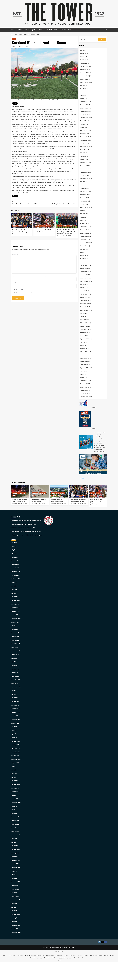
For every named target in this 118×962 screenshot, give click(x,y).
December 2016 (84, 358)
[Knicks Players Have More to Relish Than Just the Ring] (21, 220)
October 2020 (84, 239)
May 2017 (83, 342)
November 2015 (84, 390)
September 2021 (84, 207)
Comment (15, 254)
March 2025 (83, 98)
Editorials (39, 958)
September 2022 (84, 178)
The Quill (49, 30)
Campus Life (15, 493)
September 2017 (84, 339)
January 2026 (84, 69)
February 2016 (84, 380)
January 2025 (84, 105)
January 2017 (84, 355)
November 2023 (84, 140)
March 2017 (83, 348)
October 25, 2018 (23, 46)
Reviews (72, 955)
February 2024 (84, 130)
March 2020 (83, 262)
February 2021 (84, 226)
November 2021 (84, 201)
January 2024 (84, 133)
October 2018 (84, 307)
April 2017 (83, 345)
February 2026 (84, 66)
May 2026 (83, 56)
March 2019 (83, 291)
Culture (19, 30)
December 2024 (84, 108)
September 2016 (84, 368)
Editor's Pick (22, 493)
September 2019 (84, 281)
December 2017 (84, 329)
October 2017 (84, 335)
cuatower (15, 46)
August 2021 (83, 210)
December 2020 (84, 233)
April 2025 (83, 95)
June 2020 (83, 252)
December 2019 (84, 271)
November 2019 (84, 274)
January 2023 (84, 165)
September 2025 (84, 82)
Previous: (26, 203)
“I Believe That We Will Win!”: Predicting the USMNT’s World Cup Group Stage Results (66, 232)
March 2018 (83, 319)
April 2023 (83, 156)
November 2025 (84, 76)
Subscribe (63, 30)
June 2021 (83, 217)
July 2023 (82, 153)
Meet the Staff (61, 958)
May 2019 (83, 284)
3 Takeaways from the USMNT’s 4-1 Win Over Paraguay (43, 231)
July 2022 (82, 181)
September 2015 (84, 396)
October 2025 (84, 79)
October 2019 (84, 278)
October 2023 (84, 143)
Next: (64, 203)
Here (83, 478)
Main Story (54, 495)
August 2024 (83, 121)
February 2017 (84, 351)
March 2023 (83, 159)
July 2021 (82, 214)
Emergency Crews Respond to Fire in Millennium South (20, 500)
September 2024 (84, 117)
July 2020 (82, 249)
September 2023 (84, 146)
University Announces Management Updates (57, 500)
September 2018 (84, 310)
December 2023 (84, 137)
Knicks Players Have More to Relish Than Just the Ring (20, 231)
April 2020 (83, 258)
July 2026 (82, 50)
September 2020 (84, 242)
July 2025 (82, 85)
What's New (48, 225)
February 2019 (84, 294)
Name (14, 276)
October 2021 (84, 204)
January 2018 (84, 326)
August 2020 (83, 246)
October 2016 (84, 364)
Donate (70, 30)
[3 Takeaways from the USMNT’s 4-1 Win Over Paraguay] (44, 220)
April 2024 (83, 124)
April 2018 (83, 316)
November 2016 (84, 361)
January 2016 (84, 384)
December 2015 (84, 387)
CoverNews (64, 947)
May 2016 (83, 371)
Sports (33, 30)
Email (47, 276)
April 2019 (83, 287)
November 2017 (84, 332)
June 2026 (83, 53)
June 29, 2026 (22, 234)
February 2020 (84, 265)
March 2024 (83, 127)
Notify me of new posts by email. (23, 293)
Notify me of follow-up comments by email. (26, 290)
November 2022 (84, 172)
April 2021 (83, 220)
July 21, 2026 (60, 503)
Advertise (69, 958)
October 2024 (84, 114)
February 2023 (84, 162)
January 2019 (84, 297)
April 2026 (83, 60)
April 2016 (83, 374)
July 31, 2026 (21, 503)
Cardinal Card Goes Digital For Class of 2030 (39, 500)
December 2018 (84, 300)
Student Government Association (34, 955)
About (55, 30)
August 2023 (83, 149)
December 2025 (84, 72)
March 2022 (83, 188)
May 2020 (83, 255)
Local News (20, 955)
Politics (27, 30)
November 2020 (84, 236)
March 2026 (83, 63)
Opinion (41, 30)
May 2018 (83, 313)
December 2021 (84, 198)
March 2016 (83, 377)
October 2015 (84, 393)
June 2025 (83, 88)
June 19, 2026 (44, 234)
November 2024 (84, 111)
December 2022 (84, 169)
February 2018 (84, 323)
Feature (14, 225)
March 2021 (83, 223)
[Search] (106, 29)
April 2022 (83, 185)
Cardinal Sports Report (101, 955)
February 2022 (84, 191)
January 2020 (84, 268)
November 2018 (84, 303)
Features (20, 225)
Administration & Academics (58, 493)
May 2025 (83, 92)
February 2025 (84, 101)
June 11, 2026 (67, 235)
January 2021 (84, 230)
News (12, 30)
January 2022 (84, 194)
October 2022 (84, 175)
